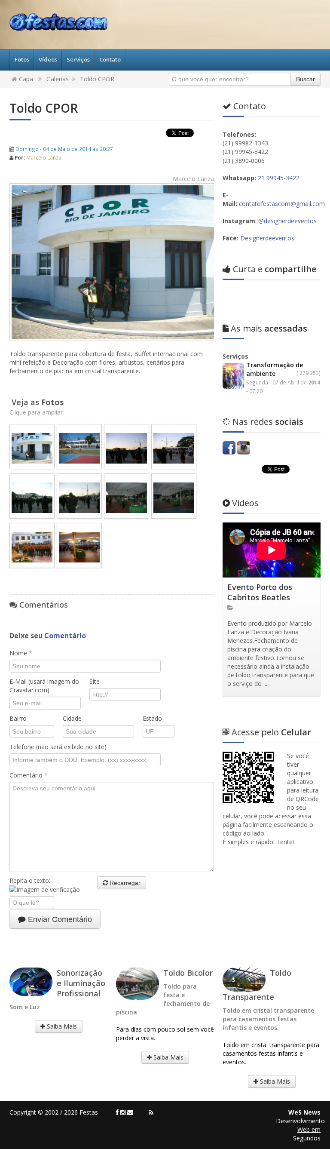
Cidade (72, 718)
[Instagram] (122, 1112)
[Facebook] (117, 1112)
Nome (20, 653)
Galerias (57, 79)
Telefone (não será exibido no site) (58, 747)
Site (94, 681)
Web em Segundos (307, 1133)
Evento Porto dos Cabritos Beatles (259, 592)
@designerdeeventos (287, 221)
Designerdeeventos (267, 238)
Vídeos (48, 59)
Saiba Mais (61, 1026)
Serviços (78, 59)
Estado (152, 718)
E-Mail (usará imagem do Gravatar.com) (44, 685)
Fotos (22, 59)
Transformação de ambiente (274, 369)
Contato (110, 59)
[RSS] (151, 1112)
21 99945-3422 (279, 178)
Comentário (28, 775)
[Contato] (130, 1112)
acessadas (269, 328)
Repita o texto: (32, 880)
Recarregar (124, 882)
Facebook (229, 447)
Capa (25, 79)
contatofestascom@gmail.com (282, 204)
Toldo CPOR (97, 79)
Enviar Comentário (59, 919)
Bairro (18, 718)
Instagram (243, 447)
